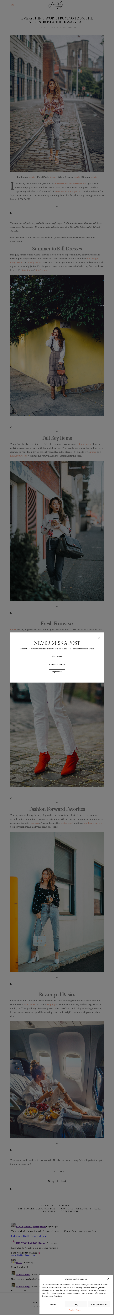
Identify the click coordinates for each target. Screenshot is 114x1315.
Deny (76, 1304)
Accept (53, 1304)
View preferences (99, 1304)
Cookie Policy (75, 1310)
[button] (108, 1278)
